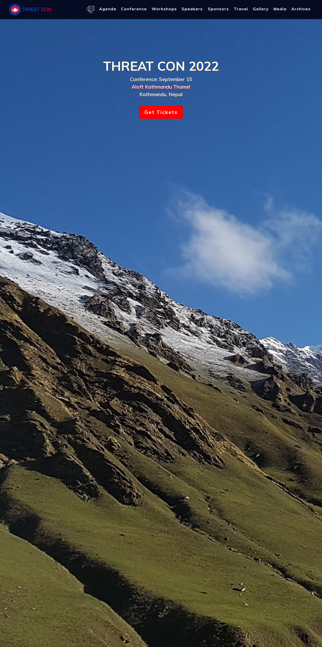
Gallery (261, 8)
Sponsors (218, 8)
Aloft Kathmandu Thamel (161, 87)
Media (280, 8)
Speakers (192, 8)
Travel (241, 8)
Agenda (107, 8)
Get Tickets (161, 112)
